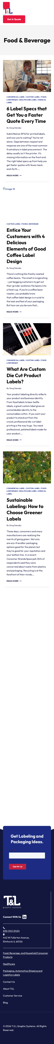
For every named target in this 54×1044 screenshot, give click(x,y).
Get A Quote (14, 19)
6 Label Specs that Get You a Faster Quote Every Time (27, 115)
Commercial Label (16, 97)
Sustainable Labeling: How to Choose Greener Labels (25, 509)
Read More (14, 175)
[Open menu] (6, 5)
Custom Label (33, 97)
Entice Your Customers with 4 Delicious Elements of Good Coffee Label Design (26, 245)
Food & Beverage (30, 224)
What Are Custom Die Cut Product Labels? (26, 375)
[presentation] (27, 76)
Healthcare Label (28, 100)
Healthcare (9, 963)
